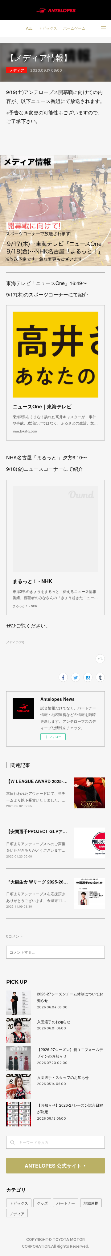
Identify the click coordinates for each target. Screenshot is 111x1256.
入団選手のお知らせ (53, 1021)
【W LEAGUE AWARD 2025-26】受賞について (52, 781)
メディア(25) (15, 642)
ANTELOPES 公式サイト (53, 1165)
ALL (29, 28)
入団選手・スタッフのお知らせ (63, 1077)
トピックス (48, 28)
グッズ (42, 1203)
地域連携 (91, 1203)
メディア (16, 70)
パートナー (65, 1203)
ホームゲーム (74, 28)
